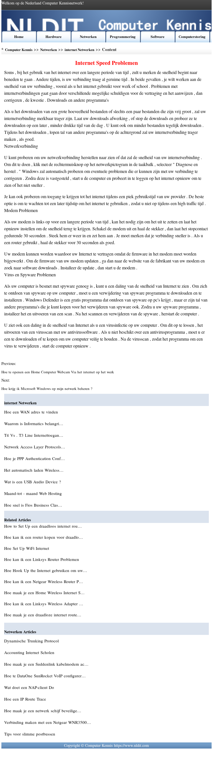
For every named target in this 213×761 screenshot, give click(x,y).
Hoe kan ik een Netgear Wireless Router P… (43, 581)
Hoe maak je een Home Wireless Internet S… (44, 592)
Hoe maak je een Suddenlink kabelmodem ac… (46, 664)
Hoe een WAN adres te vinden (31, 412)
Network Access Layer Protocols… (34, 447)
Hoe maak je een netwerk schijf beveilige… (42, 710)
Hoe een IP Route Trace (25, 699)
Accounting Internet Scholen (30, 652)
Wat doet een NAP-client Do (29, 687)
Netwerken (88, 36)
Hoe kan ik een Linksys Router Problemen (42, 559)
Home (19, 36)
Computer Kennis (18, 49)
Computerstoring (192, 36)
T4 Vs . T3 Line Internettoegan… (33, 435)
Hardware (53, 36)
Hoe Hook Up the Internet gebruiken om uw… (45, 570)
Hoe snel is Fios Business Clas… (33, 505)
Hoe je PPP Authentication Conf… (34, 458)
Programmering (123, 36)
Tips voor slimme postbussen (30, 734)
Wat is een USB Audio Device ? (33, 481)
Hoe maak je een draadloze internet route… (42, 614)
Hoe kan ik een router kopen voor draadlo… (43, 537)
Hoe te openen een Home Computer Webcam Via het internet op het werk (58, 371)
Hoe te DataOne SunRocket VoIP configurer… (45, 675)
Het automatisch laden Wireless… (34, 470)
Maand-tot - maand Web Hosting (33, 493)
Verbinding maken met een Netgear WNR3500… (47, 722)
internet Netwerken (79, 49)
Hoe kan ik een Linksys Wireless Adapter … (43, 603)
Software (157, 36)
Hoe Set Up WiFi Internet (27, 548)
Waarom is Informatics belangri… (33, 423)
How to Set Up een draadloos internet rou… (43, 526)
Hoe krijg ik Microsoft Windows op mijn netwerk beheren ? (47, 388)
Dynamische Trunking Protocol (32, 640)
